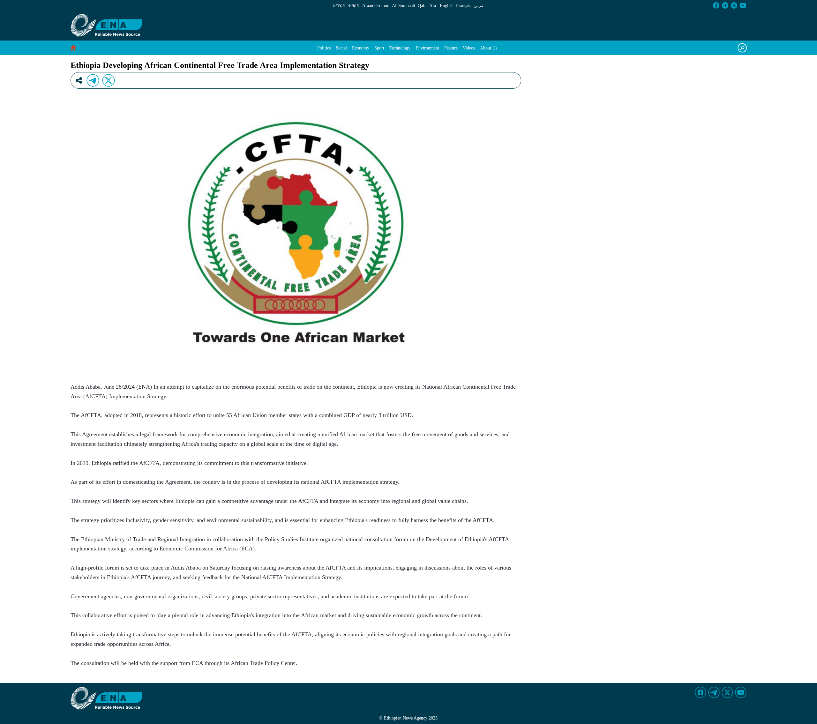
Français (463, 5)
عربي (479, 5)
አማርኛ (339, 5)
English (446, 5)
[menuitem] (324, 48)
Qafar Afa (427, 5)
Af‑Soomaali (403, 5)
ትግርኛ (354, 5)
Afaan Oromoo (375, 5)
